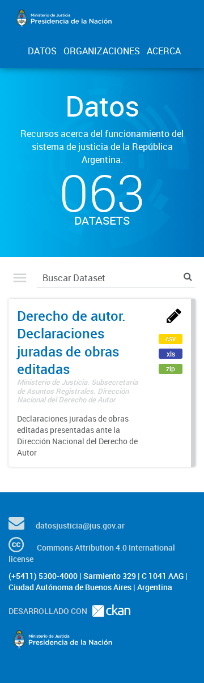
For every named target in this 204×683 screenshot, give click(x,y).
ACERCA (164, 51)
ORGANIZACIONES (101, 51)
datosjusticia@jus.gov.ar (80, 525)
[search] (188, 276)
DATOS (42, 51)
